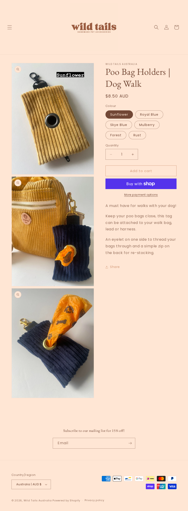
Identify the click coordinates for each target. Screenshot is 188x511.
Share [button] (115, 267)
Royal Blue (149, 114)
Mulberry (147, 125)
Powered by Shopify (66, 500)
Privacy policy (94, 500)
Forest (116, 135)
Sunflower (119, 114)
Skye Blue (118, 125)
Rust (137, 135)
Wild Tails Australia (38, 500)
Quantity (112, 145)
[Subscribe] (130, 443)
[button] (10, 27)
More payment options (141, 195)
